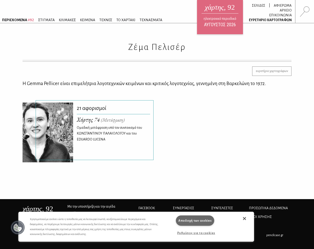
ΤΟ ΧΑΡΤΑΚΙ (125, 20)
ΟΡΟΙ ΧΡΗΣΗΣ (260, 217)
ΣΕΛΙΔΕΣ (258, 5)
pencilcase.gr (274, 235)
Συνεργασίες (183, 208)
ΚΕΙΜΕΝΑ (87, 20)
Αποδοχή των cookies (195, 220)
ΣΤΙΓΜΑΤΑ (46, 20)
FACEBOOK (146, 208)
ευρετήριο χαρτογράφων (272, 71)
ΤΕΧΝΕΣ (105, 20)
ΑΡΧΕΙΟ (286, 10)
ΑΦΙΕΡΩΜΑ (282, 5)
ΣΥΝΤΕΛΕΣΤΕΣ (222, 208)
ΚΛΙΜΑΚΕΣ (67, 20)
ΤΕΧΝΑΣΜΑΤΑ (151, 20)
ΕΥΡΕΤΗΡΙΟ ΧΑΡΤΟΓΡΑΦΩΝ (270, 20)
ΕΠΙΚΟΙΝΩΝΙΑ (280, 15)
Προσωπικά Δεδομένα (268, 208)
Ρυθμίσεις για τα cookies (196, 233)
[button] (17, 227)
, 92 (38, 209)
